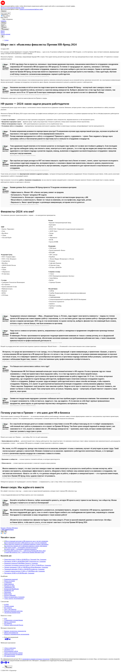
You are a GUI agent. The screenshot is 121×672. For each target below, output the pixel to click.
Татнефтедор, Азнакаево (37, 569)
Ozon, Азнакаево (46, 565)
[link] (4, 27)
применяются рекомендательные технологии (35, 659)
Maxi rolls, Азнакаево (38, 571)
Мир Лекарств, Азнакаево (30, 563)
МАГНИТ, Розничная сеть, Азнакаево (34, 561)
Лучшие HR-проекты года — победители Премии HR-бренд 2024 (24, 552)
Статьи (6, 40)
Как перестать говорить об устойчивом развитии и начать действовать (25, 546)
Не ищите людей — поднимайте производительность (20, 549)
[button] (3, 31)
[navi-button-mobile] (2, 36)
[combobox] (8, 666)
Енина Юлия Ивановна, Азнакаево (37, 567)
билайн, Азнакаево (28, 573)
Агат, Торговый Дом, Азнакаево (36, 559)
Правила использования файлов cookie (31, 9)
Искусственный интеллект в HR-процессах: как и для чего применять (25, 543)
